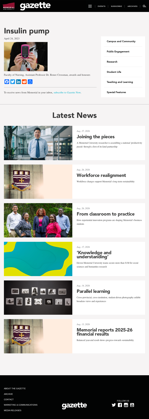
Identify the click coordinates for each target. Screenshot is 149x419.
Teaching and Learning (120, 82)
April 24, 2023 (11, 38)
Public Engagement (118, 51)
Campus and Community (121, 41)
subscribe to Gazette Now (67, 92)
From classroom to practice (105, 214)
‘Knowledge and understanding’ (94, 255)
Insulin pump (26, 31)
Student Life (114, 71)
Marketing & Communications (20, 405)
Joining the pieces (96, 137)
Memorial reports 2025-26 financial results (104, 332)
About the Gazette (15, 388)
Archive (8, 394)
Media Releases (12, 410)
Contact (9, 399)
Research (112, 61)
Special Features (116, 92)
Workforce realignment (101, 175)
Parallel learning (93, 291)
